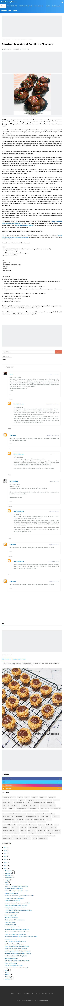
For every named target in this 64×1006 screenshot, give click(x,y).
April (6, 972)
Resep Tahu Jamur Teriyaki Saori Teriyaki (16, 968)
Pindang (5, 827)
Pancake (31, 825)
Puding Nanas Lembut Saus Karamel (15, 908)
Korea (29, 813)
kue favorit (39, 813)
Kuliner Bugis (18, 816)
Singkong (48, 833)
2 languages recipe (8, 797)
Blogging (29, 800)
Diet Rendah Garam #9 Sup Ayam (14, 944)
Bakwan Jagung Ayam (11, 893)
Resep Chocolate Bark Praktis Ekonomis (16, 905)
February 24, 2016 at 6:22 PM (53, 454)
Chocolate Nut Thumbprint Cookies (14, 659)
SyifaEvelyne (14, 481)
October (8, 875)
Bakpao (51, 797)
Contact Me (14, 805)
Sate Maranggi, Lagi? (11, 915)
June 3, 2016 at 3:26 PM (54, 481)
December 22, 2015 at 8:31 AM (52, 404)
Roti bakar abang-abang (9, 830)
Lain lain (55, 816)
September (8, 878)
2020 (5, 850)
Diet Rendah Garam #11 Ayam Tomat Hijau (17, 929)
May (6, 970)
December (8, 871)
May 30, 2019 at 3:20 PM (53, 561)
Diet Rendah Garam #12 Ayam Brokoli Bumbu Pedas (19, 896)
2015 (5, 865)
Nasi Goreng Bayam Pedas (12, 927)
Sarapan (40, 830)
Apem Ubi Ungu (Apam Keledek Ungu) (15, 941)
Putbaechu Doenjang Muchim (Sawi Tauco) (17, 960)
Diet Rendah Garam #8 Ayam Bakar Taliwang (18, 953)
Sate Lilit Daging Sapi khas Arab (13, 965)
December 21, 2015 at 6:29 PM (52, 374)
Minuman (5, 822)
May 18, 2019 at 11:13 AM (54, 581)
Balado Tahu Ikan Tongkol (12, 900)
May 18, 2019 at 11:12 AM (54, 544)
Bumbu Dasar (6, 802)
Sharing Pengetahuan (35, 833)
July (6, 882)
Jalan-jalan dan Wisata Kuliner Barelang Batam (18, 910)
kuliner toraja (44, 816)
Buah (47, 800)
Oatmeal (40, 822)
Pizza (22, 827)
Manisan (27, 819)
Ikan (4, 811)
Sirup (56, 833)
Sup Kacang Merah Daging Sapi (14, 888)
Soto (21, 836)
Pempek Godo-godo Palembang (14, 898)
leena (11, 374)
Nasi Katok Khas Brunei (11, 958)
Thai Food (25, 838)
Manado (18, 819)
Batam (4, 800)
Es (3, 808)
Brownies (38, 800)
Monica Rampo (19, 404)
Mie (47, 819)
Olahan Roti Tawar (8, 825)
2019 (5, 853)
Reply (11, 394)
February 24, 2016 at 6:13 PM (53, 435)
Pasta (40, 825)
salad (22, 830)
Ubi (34, 838)
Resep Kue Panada (10, 922)
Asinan (34, 797)
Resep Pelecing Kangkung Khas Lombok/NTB (17, 903)
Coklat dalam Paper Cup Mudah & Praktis (16, 891)
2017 (5, 859)
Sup (51, 836)
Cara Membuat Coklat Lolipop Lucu (15, 920)
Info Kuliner (25, 811)
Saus (56, 830)
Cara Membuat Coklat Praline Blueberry (16, 948)
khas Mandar (19, 813)
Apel (26, 797)
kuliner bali (49, 813)
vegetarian (42, 838)
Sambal (30, 830)
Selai (23, 833)
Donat (50, 805)
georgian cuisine (21, 808)
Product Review (33, 827)
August (7, 880)
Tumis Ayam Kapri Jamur (12, 912)
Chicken (49, 802)
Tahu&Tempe (6, 838)
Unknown (13, 435)
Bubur (55, 800)
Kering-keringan (7, 813)
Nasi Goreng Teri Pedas (11, 917)
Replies (10, 399)
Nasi (22, 822)
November (8, 873)
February (8, 977)
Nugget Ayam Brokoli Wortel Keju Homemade (17, 951)
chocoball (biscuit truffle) (24, 225)
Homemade (54, 808)
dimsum (43, 805)
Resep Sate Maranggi (11, 963)
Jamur (34, 811)
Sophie (13, 836)
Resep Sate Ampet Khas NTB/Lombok (15, 934)
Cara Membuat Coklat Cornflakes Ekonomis (17, 932)
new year (30, 822)
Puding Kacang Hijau (10, 924)
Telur (16, 838)
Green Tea (44, 808)
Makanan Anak (7, 819)
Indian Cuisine (14, 811)
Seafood (14, 833)
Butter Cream (18, 802)
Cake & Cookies (37, 802)
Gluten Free (33, 808)
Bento (12, 800)
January (7, 979)
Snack (4, 836)
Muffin (14, 822)
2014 (5, 869)
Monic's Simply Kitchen (32, 1000)
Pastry (48, 825)
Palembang (21, 825)
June (6, 884)
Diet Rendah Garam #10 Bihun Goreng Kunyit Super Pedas (21, 936)
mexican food (38, 819)
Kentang (43, 811)
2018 (5, 856)
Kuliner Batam (6, 816)
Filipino (10, 808)
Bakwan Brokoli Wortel (11, 939)
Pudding (43, 827)
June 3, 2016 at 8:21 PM (54, 511)
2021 (5, 847)
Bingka (20, 800)
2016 (5, 862)
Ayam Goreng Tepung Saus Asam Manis (16, 886)
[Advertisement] (32, 26)
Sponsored (30, 836)
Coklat (17, 49)
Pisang (13, 827)
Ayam (41, 797)
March (7, 974)
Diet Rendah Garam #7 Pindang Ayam (16, 956)
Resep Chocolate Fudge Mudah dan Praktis (17, 946)
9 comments (25, 49)
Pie (55, 825)
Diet (34, 805)
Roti (52, 827)
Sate (49, 830)
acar (19, 797)
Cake (27, 802)
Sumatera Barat (41, 836)
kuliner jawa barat (31, 816)
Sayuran (5, 833)
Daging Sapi (25, 805)
